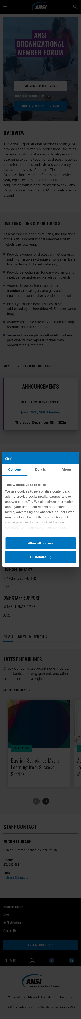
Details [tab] (40, 469)
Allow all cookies (40, 543)
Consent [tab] (14, 469)
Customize (38, 557)
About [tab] (66, 469)
